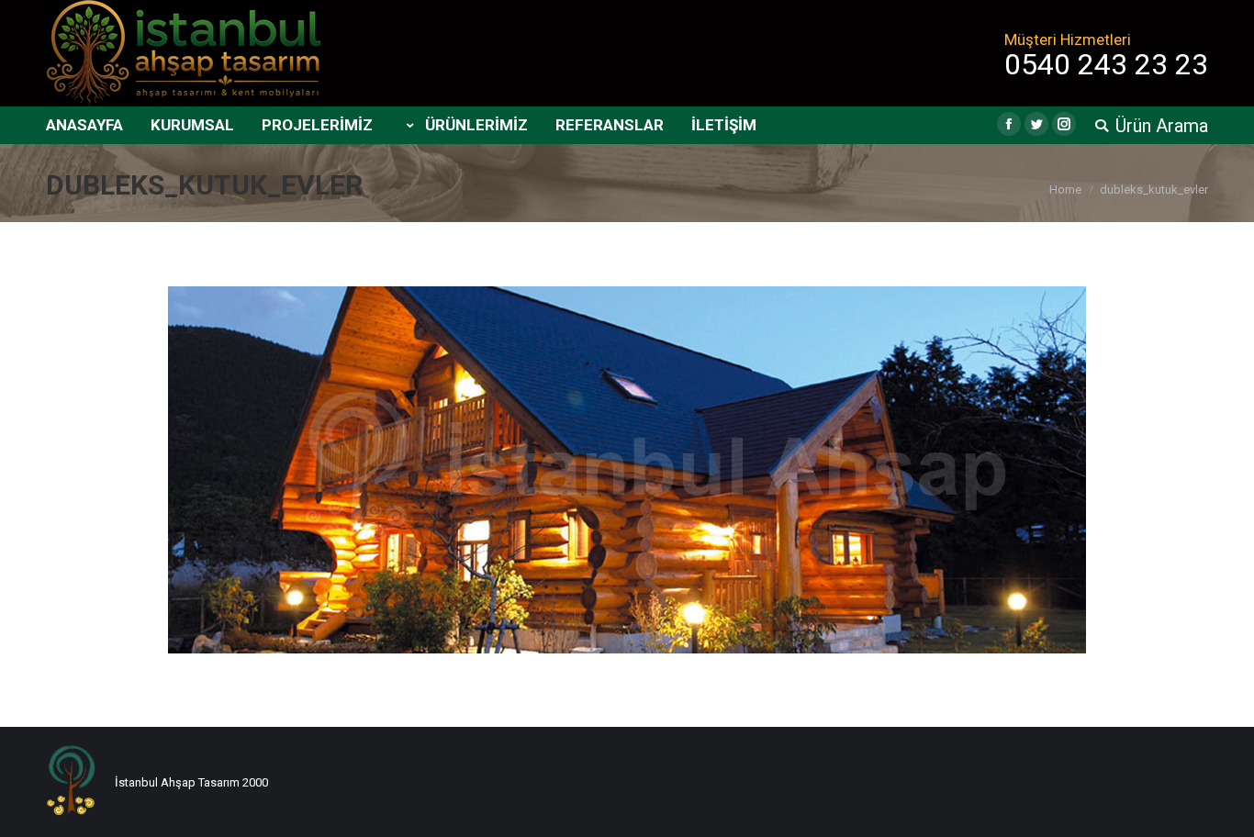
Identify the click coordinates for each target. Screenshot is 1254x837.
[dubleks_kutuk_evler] (627, 469)
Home (1065, 189)
